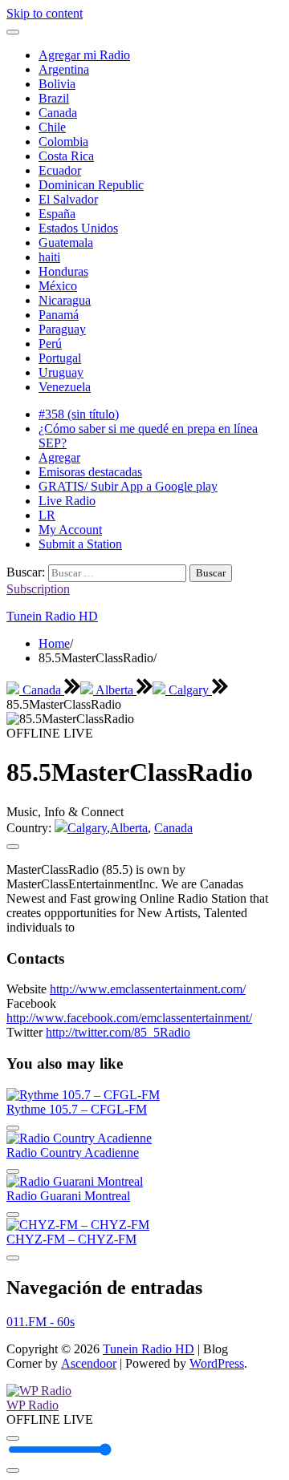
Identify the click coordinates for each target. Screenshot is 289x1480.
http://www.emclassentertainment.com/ (148, 989)
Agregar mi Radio (84, 55)
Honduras (63, 271)
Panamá (59, 314)
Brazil (54, 98)
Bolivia (57, 84)
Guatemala (66, 242)
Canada (58, 112)
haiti (49, 257)
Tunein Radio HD (52, 616)
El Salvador (68, 199)
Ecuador (60, 170)
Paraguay (62, 329)
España (57, 213)
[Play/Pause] (12, 1438)
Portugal (60, 358)
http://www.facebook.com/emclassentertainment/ (129, 1018)
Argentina (64, 69)
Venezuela (65, 387)
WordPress (216, 1363)
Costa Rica (66, 156)
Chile (52, 127)
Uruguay (61, 372)
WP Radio (32, 1405)
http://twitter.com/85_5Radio (118, 1032)
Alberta (114, 690)
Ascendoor (88, 1363)
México (58, 286)
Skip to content (44, 13)
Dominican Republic (91, 185)
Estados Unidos (78, 228)
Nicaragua (65, 300)
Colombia (63, 141)
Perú (50, 343)
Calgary (188, 690)
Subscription (38, 589)
